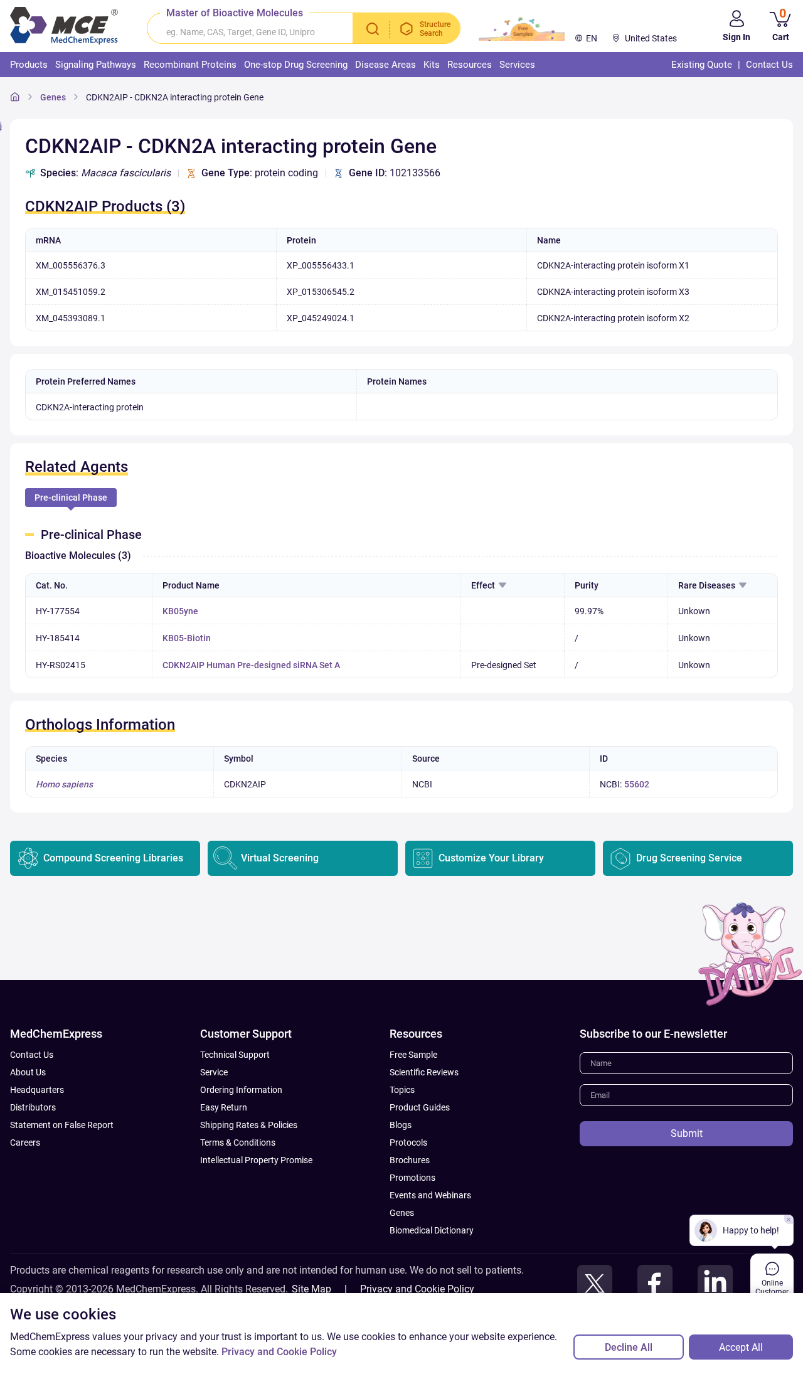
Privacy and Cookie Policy (417, 1289)
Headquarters (37, 1090)
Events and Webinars (430, 1195)
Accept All (741, 1347)
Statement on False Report (62, 1125)
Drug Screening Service (689, 858)
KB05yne (180, 611)
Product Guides (420, 1107)
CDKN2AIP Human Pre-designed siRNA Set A (251, 665)
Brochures (410, 1160)
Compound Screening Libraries (113, 858)
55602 (636, 784)
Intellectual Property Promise (256, 1160)
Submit (687, 1133)
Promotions (412, 1178)
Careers (25, 1142)
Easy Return (223, 1107)
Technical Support (235, 1055)
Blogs (401, 1125)
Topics (402, 1090)
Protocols (408, 1142)
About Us (28, 1072)
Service (214, 1072)
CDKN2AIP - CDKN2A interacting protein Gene (174, 97)
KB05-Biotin (186, 638)
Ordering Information (241, 1090)
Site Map (311, 1289)
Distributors (33, 1107)
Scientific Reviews (424, 1072)
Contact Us (31, 1055)
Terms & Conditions (237, 1142)
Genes (53, 97)
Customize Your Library (491, 858)
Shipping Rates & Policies (248, 1125)
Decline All (628, 1347)
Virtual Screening (280, 858)
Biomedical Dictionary (432, 1230)
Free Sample (413, 1055)
